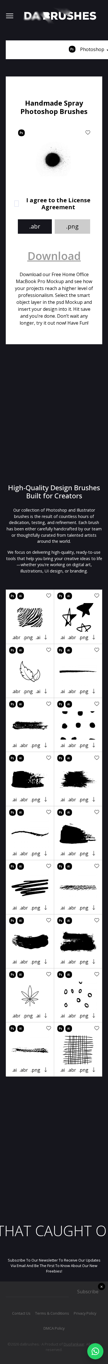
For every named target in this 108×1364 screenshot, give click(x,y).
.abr (34, 226)
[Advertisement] (54, 414)
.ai (38, 637)
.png (72, 226)
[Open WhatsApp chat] (95, 1351)
